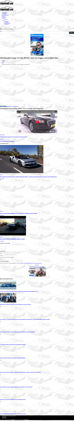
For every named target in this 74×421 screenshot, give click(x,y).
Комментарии (2, 251)
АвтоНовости (4, 12)
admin (8, 106)
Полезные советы (5, 15)
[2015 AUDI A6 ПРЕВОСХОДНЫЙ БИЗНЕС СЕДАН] (13, 235)
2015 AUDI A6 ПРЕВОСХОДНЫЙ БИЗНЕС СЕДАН (12, 239)
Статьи (3, 20)
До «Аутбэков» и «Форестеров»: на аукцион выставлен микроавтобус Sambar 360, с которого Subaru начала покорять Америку (25, 319)
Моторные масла (7, 23)
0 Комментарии (16, 106)
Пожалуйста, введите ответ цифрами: (7, 257)
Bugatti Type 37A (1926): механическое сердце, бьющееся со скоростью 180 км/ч (15, 304)
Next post (1, 139)
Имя (1, 253)
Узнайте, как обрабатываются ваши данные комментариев (30, 263)
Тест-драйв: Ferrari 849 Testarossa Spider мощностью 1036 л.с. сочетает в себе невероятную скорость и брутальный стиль (28, 176)
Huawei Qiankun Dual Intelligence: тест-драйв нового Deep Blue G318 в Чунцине (18, 213)
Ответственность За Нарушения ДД (8, 415)
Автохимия (6, 22)
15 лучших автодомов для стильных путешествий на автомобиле (13, 344)
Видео (3, 18)
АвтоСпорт (4, 13)
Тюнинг (3, 16)
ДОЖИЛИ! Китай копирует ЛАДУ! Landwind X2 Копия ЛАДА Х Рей (13, 136)
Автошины (6, 21)
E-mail (1, 255)
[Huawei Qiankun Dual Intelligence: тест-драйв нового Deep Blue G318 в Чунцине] (21, 209)
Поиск (1, 31)
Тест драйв (4, 14)
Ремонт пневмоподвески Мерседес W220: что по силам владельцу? (13, 413)
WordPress (13, 419)
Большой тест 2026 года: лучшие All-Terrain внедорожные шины (12, 399)
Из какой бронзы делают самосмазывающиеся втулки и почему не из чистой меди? (16, 386)
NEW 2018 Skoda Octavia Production (7, 141)
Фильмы (5, 19)
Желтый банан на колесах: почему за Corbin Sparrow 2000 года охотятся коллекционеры (17, 331)
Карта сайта (4, 417)
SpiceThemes (26, 419)
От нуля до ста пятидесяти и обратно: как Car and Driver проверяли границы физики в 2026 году (19, 291)
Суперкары (4, 17)
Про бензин (6, 24)
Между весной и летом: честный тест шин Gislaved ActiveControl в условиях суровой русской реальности (20, 372)
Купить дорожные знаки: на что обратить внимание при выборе (12, 357)
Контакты (4, 416)
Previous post (2, 134)
